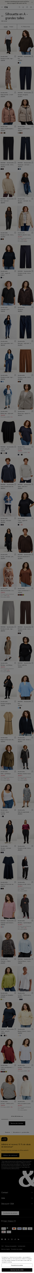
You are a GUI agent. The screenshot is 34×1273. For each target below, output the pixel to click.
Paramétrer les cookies (17, 1265)
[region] (17, 1262)
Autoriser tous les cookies (17, 1270)
